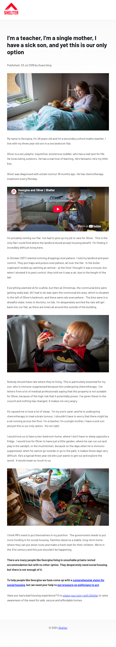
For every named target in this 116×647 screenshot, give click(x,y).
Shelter (62, 627)
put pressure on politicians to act (78, 585)
